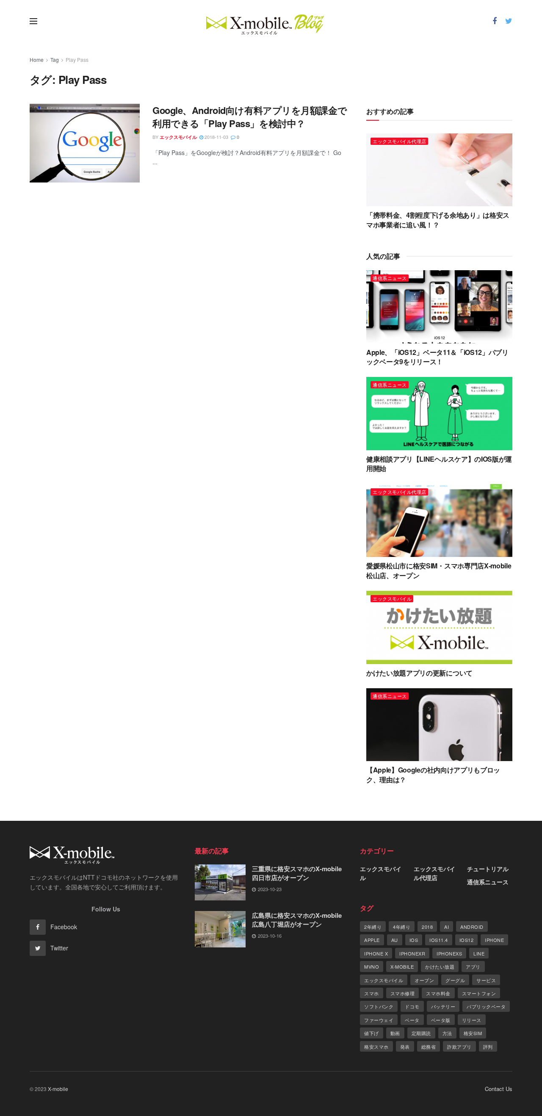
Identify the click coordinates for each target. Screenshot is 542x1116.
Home (37, 59)
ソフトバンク (378, 1006)
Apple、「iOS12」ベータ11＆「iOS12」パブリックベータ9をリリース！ (437, 356)
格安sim (473, 1033)
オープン (424, 980)
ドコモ (412, 1006)
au (394, 939)
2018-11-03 (215, 136)
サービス (486, 980)
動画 (395, 1033)
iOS (413, 939)
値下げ (371, 1033)
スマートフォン (479, 993)
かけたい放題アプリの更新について (419, 673)
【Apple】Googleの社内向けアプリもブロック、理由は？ (433, 774)
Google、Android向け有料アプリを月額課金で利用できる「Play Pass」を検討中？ (249, 116)
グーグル (455, 980)
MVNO (371, 966)
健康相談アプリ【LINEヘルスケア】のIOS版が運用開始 (439, 463)
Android (472, 926)
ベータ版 (441, 1019)
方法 (447, 1033)
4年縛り (401, 926)
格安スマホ (376, 1046)
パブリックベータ (486, 1006)
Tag (54, 59)
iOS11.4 (438, 939)
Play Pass (77, 59)
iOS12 (466, 939)
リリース (471, 1019)
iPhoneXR (412, 953)
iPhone (494, 939)
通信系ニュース (390, 277)
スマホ (371, 993)
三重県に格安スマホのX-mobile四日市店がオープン (297, 873)
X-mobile (402, 966)
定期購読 (421, 1033)
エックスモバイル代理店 (399, 141)
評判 (488, 1046)
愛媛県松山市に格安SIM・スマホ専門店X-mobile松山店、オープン (438, 570)
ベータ (412, 1019)
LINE (478, 953)
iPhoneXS (449, 953)
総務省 (428, 1046)
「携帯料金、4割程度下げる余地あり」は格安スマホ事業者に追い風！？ (437, 219)
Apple (372, 939)
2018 (427, 926)
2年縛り (373, 926)
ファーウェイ (378, 1019)
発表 (405, 1046)
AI (446, 926)
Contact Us (498, 1089)
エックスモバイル (178, 137)
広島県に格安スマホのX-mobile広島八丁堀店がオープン (297, 920)
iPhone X (376, 953)
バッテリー (443, 1006)
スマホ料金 (438, 993)
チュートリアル (488, 868)
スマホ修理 (402, 993)
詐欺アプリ (459, 1046)
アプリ (473, 966)
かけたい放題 (439, 966)
